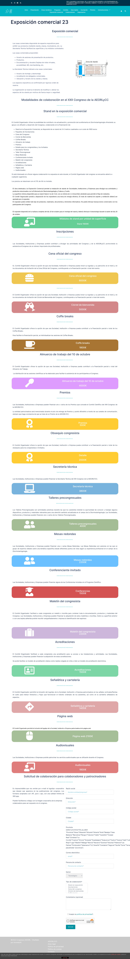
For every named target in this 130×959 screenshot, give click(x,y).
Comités (65, 10)
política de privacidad (84, 914)
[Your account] (121, 11)
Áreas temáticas (46, 10)
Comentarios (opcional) (74, 897)
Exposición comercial (56, 12)
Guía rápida (74, 10)
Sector (68, 872)
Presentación (35, 10)
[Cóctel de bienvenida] (77, 891)
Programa (57, 10)
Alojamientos (81, 12)
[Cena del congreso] (77, 889)
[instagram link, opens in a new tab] (14, 3)
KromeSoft (17, 942)
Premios (92, 10)
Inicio (26, 10)
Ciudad (68, 818)
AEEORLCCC (52, 941)
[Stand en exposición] (77, 885)
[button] (125, 11)
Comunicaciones (103, 10)
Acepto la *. (81, 914)
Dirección (69, 798)
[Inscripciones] (77, 887)
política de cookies (116, 954)
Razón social (70, 788)
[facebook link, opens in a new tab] (17, 3)
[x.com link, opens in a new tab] (11, 3)
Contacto (51, 952)
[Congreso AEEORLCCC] (9, 11)
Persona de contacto (73, 862)
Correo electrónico (73, 853)
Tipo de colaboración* (74, 882)
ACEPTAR (65, 957)
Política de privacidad (56, 946)
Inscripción (84, 10)
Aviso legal (52, 944)
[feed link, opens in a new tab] (20, 3)
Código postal (71, 808)
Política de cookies (55, 949)
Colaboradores (70, 12)
